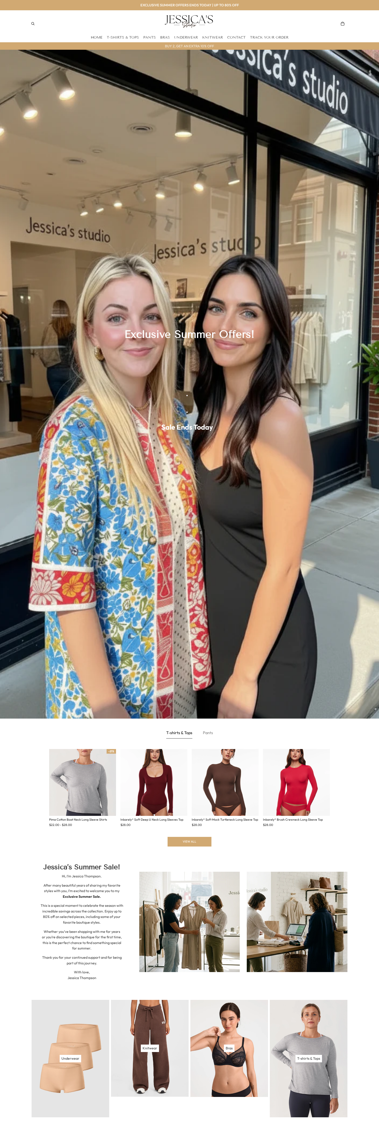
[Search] (33, 23)
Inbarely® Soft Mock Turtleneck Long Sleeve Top (225, 820)
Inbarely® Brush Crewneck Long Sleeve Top (293, 820)
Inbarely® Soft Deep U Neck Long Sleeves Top (151, 820)
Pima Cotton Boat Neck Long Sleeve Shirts (78, 820)
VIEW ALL (189, 841)
